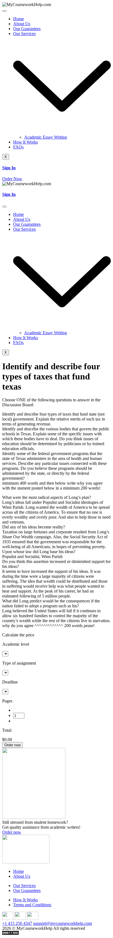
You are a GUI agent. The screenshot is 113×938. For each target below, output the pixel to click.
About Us (21, 23)
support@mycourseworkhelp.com (62, 923)
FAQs (18, 147)
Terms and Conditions (32, 904)
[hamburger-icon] (4, 11)
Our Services (24, 885)
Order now (12, 745)
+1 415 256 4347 (17, 923)
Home (18, 18)
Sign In (9, 167)
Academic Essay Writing (45, 137)
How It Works (25, 142)
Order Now (12, 178)
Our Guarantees (27, 28)
